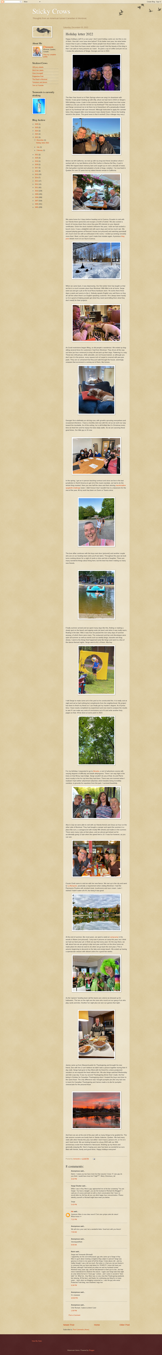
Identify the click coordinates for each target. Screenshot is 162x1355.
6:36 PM (74, 1285)
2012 (37, 184)
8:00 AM (74, 1245)
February (40, 150)
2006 (37, 204)
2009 (37, 194)
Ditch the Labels (38, 70)
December (40, 140)
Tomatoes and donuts (39, 82)
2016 (37, 171)
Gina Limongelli (37, 73)
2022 (37, 137)
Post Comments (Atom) (81, 1329)
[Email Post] (94, 1159)
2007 (37, 201)
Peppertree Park (38, 76)
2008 (37, 197)
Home (97, 1325)
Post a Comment (74, 1315)
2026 (37, 124)
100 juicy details (38, 67)
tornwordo (49, 47)
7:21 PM (74, 1219)
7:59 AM (74, 1232)
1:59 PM (74, 1311)
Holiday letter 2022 (42, 143)
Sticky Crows (51, 11)
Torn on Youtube (38, 85)
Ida (72, 1211)
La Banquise (72, 886)
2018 (37, 164)
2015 (37, 174)
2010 (37, 191)
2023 (37, 134)
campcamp (114, 937)
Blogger (91, 1350)
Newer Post (68, 1325)
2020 (37, 158)
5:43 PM (74, 1204)
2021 (37, 155)
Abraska (96, 771)
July (38, 147)
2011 (37, 187)
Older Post (125, 1325)
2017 (37, 168)
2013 (37, 181)
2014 (37, 177)
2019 (37, 161)
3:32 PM (74, 1179)
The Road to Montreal (39, 79)
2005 (37, 207)
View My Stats (37, 1341)
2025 (37, 127)
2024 (37, 131)
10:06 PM (74, 1298)
